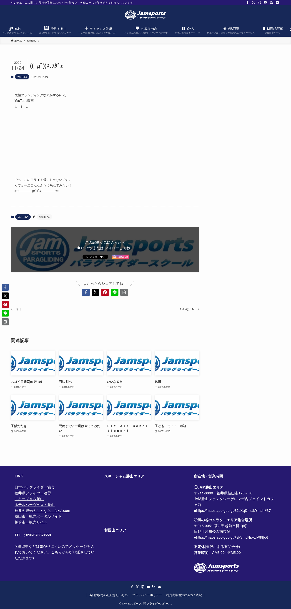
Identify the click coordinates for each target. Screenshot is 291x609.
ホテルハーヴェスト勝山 (35, 504)
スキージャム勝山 (29, 498)
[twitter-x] (253, 2)
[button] (86, 292)
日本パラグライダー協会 (35, 487)
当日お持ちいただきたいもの (108, 595)
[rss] (271, 2)
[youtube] (265, 2)
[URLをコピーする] (124, 292)
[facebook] (248, 2)
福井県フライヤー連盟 (33, 493)
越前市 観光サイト (31, 522)
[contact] (277, 2)
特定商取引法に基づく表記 (184, 595)
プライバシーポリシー (147, 595)
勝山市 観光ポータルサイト (38, 516)
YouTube (22, 77)
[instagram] (259, 2)
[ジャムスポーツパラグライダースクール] (145, 15)
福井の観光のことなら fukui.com (42, 510)
